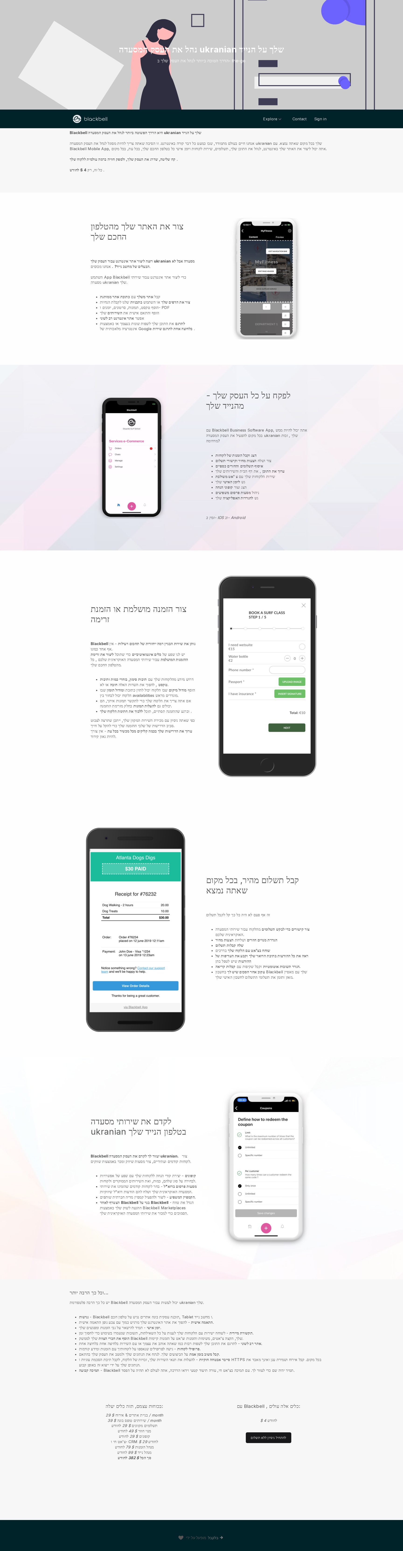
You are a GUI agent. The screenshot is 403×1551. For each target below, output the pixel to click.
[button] (201, 151)
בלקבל (213, 1538)
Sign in (320, 119)
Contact (299, 119)
